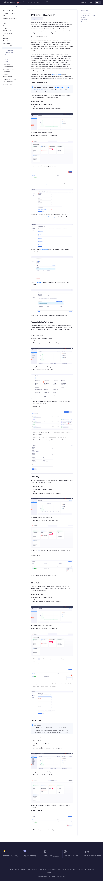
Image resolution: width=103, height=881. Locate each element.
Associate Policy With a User (42, 322)
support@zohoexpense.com (71, 856)
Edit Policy (35, 477)
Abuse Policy (51, 872)
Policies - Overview (43, 15)
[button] (19, 2)
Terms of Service (52, 869)
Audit (6, 61)
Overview (4, 6)
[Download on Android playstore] (85, 852)
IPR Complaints (32, 869)
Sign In (92, 2)
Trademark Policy (70, 869)
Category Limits (9, 52)
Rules (6, 59)
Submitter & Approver (15, 6)
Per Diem (7, 57)
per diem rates (39, 282)
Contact (11, 869)
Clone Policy (36, 583)
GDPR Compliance (89, 869)
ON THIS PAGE (85, 10)
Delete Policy (36, 720)
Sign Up (98, 2)
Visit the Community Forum (10, 856)
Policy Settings (9, 50)
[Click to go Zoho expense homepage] (5, 2)
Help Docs (12, 2)
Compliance (23, 869)
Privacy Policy (61, 869)
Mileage (7, 54)
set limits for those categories (49, 217)
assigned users (56, 74)
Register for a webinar (29, 856)
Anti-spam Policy (42, 869)
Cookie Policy (80, 869)
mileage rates (44, 249)
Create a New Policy (39, 82)
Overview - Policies (10, 48)
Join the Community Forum (89, 27)
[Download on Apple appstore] (88, 852)
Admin (24, 6)
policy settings (48, 184)
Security (17, 869)
